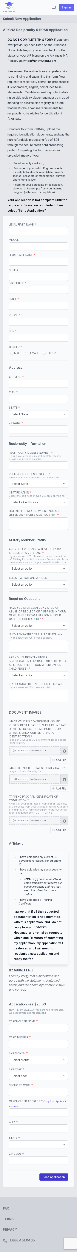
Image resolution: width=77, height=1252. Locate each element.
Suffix (13, 270)
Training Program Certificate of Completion (38, 804)
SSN (12, 331)
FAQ (6, 1208)
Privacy (10, 1229)
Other (51, 353)
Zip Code (15, 1153)
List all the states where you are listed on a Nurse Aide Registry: (34, 512)
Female (33, 353)
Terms (8, 1219)
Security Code (20, 1085)
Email (13, 299)
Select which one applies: (28, 577)
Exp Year (16, 1069)
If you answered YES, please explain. (36, 636)
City (12, 392)
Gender (14, 347)
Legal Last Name (21, 255)
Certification (37, 494)
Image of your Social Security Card (36, 769)
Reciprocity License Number (35, 455)
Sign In (66, 7)
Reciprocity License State (34, 475)
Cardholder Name (22, 1021)
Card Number (19, 1037)
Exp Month (17, 1053)
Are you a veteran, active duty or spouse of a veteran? (38, 555)
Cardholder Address (25, 1101)
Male (17, 353)
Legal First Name (22, 224)
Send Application (54, 1177)
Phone (14, 315)
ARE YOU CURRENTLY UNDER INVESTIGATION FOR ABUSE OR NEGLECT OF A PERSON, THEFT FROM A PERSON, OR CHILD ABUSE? (38, 663)
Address (15, 377)
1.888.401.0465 (22, 1240)
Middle (14, 239)
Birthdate (17, 283)
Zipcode (15, 422)
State (13, 407)
